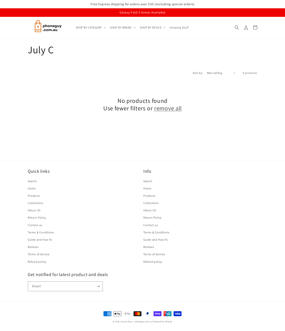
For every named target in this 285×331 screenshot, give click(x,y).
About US (34, 210)
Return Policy (37, 217)
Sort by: (198, 73)
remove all (168, 108)
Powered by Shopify (163, 321)
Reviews (33, 247)
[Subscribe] (98, 286)
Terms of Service (39, 254)
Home (32, 188)
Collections (35, 203)
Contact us (35, 225)
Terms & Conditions (41, 232)
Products (34, 196)
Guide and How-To (40, 239)
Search (32, 181)
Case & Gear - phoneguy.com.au (136, 321)
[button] (90, 27)
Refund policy (37, 262)
